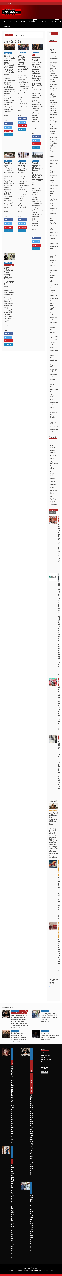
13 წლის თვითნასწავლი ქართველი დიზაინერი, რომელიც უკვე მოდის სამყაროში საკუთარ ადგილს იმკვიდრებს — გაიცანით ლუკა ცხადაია (19, 1020)
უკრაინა (52, 496)
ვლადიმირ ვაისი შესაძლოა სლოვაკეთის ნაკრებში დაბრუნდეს (59, 542)
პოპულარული (53, 510)
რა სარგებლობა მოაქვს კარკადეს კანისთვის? (59, 952)
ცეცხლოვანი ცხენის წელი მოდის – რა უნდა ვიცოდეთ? (59, 893)
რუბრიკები (12, 21)
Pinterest (9, 131)
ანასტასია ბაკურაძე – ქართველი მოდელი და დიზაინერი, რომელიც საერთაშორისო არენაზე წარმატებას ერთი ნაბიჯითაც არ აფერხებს (12, 1206)
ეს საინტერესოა (43, 21)
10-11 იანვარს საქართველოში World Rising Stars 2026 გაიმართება (54, 122)
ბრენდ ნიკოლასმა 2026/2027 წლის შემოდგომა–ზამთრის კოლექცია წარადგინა (9, 63)
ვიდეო (52, 471)
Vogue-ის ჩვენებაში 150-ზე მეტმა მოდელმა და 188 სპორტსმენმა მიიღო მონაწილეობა (37, 172)
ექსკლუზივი (53, 468)
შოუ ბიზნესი (53, 502)
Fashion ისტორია (16, 1013)
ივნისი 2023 (54, 285)
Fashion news (8, 53)
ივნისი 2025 (54, 185)
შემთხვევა (53, 499)
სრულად (6, 115)
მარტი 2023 (54, 295)
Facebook (9, 124)
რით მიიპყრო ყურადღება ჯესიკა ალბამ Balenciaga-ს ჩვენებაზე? (23, 61)
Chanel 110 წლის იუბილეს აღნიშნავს (9, 167)
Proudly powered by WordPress (18, 1270)
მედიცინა (53, 484)
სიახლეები (53, 801)
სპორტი (54, 20)
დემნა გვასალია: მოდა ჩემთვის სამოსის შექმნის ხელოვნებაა (9, 275)
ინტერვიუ (53, 478)
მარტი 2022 (54, 347)
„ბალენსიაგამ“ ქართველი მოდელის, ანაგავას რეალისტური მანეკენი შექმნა (59, 765)
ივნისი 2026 (54, 160)
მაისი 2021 (53, 392)
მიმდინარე (52, 512)
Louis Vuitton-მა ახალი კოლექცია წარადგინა (23, 167)
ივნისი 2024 (54, 232)
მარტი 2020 (54, 426)
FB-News (53, 455)
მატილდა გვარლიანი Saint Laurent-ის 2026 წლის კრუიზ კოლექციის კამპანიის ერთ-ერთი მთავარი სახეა (53, 141)
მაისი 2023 (53, 287)
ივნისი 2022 (54, 337)
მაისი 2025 (53, 188)
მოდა (33, 55)
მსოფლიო (32, 20)
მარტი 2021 (54, 399)
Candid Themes (48, 1270)
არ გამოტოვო (7, 1007)
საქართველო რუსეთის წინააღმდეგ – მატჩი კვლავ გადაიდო (59, 705)
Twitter (8, 127)
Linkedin (8, 134)
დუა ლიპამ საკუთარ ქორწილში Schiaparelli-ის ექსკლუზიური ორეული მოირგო (49, 1016)
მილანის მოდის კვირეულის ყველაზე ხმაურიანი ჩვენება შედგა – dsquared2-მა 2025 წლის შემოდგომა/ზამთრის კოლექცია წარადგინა (37, 71)
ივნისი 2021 (54, 389)
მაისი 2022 (53, 340)
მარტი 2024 (54, 243)
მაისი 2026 (53, 163)
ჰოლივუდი (53, 504)
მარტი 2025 (54, 196)
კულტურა (53, 481)
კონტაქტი (7, 26)
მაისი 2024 (53, 235)
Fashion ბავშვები (24, 1011)
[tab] (53, 510)
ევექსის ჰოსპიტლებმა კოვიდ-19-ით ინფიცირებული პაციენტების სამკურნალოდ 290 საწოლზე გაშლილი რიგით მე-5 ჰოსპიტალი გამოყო (59, 625)
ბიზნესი (22, 21)
